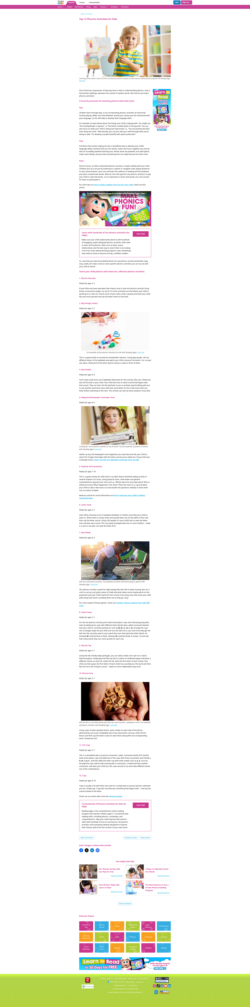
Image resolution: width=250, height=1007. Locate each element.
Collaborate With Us (120, 985)
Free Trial (141, 234)
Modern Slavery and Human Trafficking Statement (124, 992)
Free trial (82, 81)
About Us (110, 979)
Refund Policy (130, 982)
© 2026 (103, 979)
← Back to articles (85, 14)
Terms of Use (132, 979)
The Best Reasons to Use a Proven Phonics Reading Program (157, 887)
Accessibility (133, 985)
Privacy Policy (142, 979)
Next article (145, 838)
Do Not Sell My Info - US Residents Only (125, 989)
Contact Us (139, 982)
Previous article (131, 838)
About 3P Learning (120, 979)
